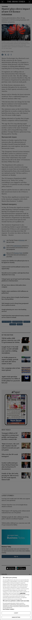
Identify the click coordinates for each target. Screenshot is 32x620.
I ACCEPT (16, 613)
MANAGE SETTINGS (16, 617)
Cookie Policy (22, 593)
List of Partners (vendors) (8, 609)
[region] (16, 597)
